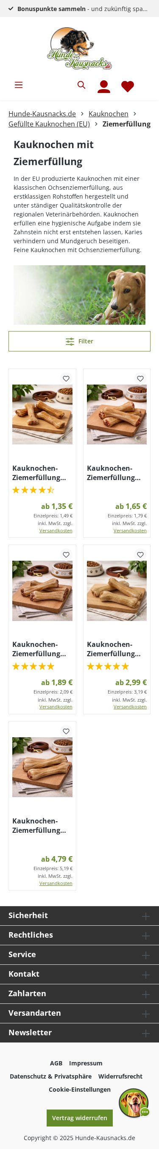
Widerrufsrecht (120, 1076)
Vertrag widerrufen (79, 1118)
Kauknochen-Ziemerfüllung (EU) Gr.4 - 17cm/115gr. (111, 649)
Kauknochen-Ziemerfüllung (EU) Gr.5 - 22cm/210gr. (36, 825)
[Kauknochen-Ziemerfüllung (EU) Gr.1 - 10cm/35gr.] (42, 414)
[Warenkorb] (145, 81)
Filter (85, 341)
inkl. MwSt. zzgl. (55, 527)
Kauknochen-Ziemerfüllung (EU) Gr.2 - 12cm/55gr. (111, 473)
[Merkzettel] (127, 86)
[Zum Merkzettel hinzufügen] (66, 378)
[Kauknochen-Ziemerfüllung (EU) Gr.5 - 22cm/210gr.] (42, 767)
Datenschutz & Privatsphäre (51, 1076)
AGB (56, 1063)
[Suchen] (82, 84)
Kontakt (23, 974)
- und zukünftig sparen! (85, 9)
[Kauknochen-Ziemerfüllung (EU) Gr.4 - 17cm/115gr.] (117, 590)
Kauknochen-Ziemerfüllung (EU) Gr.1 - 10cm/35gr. (36, 473)
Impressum (86, 1063)
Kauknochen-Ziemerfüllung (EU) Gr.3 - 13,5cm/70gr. (36, 649)
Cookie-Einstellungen (80, 1089)
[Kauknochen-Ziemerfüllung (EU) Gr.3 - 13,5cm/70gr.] (42, 590)
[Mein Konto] (104, 86)
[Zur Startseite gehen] (79, 48)
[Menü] (18, 84)
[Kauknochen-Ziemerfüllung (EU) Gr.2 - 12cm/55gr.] (117, 414)
